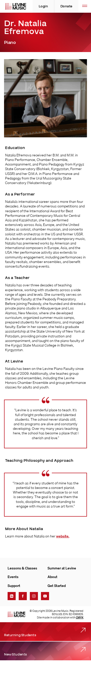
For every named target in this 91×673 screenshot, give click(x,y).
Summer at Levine (62, 568)
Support (14, 585)
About (52, 577)
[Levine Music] (16, 614)
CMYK (79, 617)
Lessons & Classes (22, 568)
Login (43, 6)
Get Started (57, 585)
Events (13, 577)
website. (62, 536)
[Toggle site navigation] (84, 6)
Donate (66, 6)
